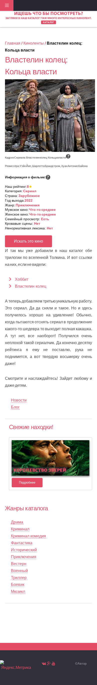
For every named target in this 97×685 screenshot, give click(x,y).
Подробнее (27, 482)
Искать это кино (28, 241)
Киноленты (33, 43)
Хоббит (21, 279)
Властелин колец (30, 286)
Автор (82, 663)
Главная (12, 43)
